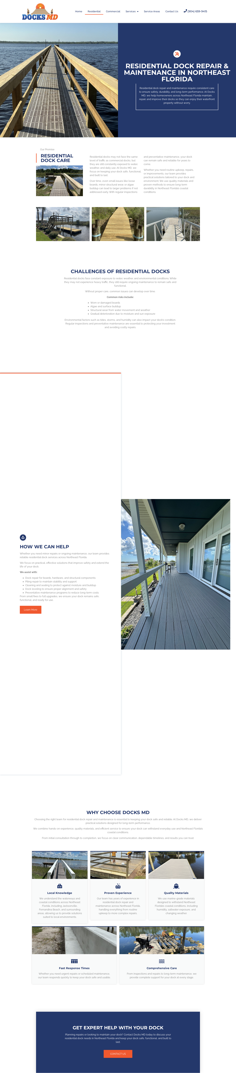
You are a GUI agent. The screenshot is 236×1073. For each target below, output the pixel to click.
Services (131, 11)
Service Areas (152, 11)
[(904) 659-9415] (185, 10)
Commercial (113, 11)
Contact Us (171, 11)
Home (78, 11)
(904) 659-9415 (197, 11)
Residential (94, 11)
